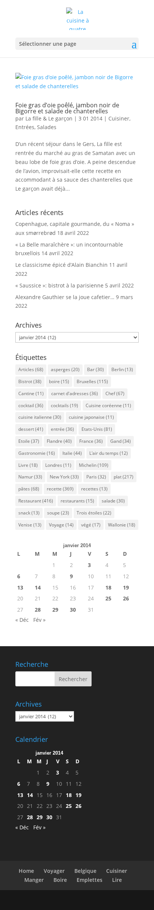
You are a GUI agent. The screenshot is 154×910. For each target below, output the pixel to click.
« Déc (22, 619)
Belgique (85, 870)
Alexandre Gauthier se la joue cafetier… (64, 297)
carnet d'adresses (74, 393)
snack (29, 513)
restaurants (77, 501)
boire (59, 381)
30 (73, 609)
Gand (120, 441)
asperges (65, 369)
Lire (117, 879)
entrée (62, 429)
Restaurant (35, 501)
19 (126, 587)
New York (64, 477)
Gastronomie (36, 453)
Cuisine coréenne (108, 405)
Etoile (28, 441)
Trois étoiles (94, 513)
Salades (46, 127)
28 (38, 609)
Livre (28, 465)
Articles (30, 369)
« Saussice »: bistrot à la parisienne (59, 285)
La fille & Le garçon (49, 118)
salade (113, 501)
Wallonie (121, 525)
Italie (72, 453)
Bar (95, 369)
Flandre (59, 441)
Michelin (93, 465)
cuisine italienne (39, 417)
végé (91, 525)
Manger (34, 879)
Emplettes (89, 879)
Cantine (31, 393)
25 (108, 598)
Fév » (39, 619)
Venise (29, 525)
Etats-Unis (96, 429)
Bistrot (29, 381)
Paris (96, 477)
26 (126, 598)
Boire (60, 879)
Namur (30, 477)
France (91, 441)
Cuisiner (118, 118)
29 (55, 609)
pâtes (28, 489)
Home (26, 870)
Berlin (122, 369)
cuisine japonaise (91, 417)
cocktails (64, 405)
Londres (58, 465)
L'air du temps (108, 453)
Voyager (54, 870)
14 (38, 587)
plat (123, 477)
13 (20, 587)
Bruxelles (92, 381)
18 (108, 587)
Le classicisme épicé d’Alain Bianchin (61, 264)
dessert (30, 429)
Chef (114, 393)
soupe (58, 513)
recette (60, 489)
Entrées (24, 127)
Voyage (61, 525)
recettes (94, 489)
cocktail (30, 405)
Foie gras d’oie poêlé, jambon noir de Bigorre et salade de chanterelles (67, 108)
